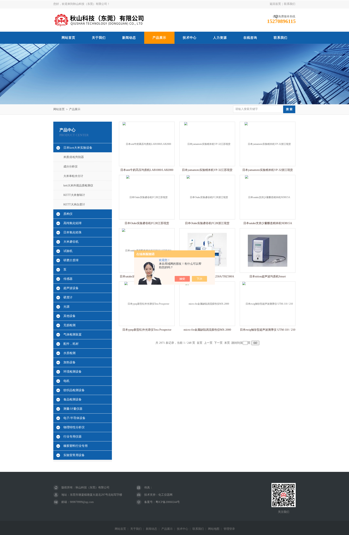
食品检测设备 (72, 399)
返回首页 (275, 3)
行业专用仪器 (72, 436)
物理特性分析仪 (74, 427)
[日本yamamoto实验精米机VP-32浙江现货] (268, 143)
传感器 (68, 278)
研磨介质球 (71, 260)
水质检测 (69, 353)
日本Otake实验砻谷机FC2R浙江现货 (207, 223)
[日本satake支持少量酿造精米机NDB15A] (267, 196)
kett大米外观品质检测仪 (78, 185)
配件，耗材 (71, 343)
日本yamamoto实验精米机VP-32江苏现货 (207, 169)
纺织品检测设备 (74, 390)
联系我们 (289, 3)
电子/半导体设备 (74, 418)
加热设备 (69, 362)
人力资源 (220, 37)
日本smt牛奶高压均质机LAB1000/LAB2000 (146, 169)
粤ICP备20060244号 (168, 502)
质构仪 (68, 213)
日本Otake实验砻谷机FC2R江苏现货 (147, 223)
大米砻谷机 (71, 241)
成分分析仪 (70, 166)
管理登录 (229, 528)
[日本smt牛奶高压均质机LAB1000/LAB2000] (147, 143)
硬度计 (68, 297)
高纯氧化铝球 (72, 223)
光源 (66, 306)
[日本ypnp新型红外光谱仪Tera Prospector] (146, 303)
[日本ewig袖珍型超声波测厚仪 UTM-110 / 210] (267, 303)
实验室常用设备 (74, 455)
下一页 (218, 342)
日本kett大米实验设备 (77, 147)
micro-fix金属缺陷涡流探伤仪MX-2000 (207, 329)
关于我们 (99, 37)
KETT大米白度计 (74, 204)
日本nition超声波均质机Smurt (267, 276)
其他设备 (69, 316)
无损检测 (69, 325)
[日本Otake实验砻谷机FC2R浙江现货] (207, 196)
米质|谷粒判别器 (73, 157)
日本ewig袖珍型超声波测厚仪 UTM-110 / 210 (267, 329)
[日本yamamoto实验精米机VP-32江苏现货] (207, 143)
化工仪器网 (165, 494)
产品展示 (159, 37)
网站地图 (213, 528)
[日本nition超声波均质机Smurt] (267, 250)
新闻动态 (129, 37)
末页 (227, 342)
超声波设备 (71, 288)
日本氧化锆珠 (72, 232)
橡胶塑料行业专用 (75, 445)
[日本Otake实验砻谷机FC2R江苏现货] (147, 196)
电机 (66, 380)
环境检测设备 (72, 371)
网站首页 (68, 37)
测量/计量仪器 (72, 408)
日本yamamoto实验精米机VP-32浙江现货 (267, 169)
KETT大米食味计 (74, 194)
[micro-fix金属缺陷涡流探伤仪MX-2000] (207, 303)
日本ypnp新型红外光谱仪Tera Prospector (146, 329)
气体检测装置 (72, 334)
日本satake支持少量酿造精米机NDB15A (267, 223)
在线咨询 (250, 37)
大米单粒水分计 (73, 176)
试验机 (68, 251)
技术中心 (190, 37)
